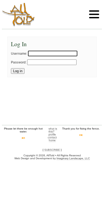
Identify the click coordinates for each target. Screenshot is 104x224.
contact (52, 137)
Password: (18, 62)
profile (52, 134)
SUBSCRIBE (52, 149)
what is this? (53, 130)
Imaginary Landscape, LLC (73, 158)
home (52, 140)
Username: (19, 53)
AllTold (18, 15)
